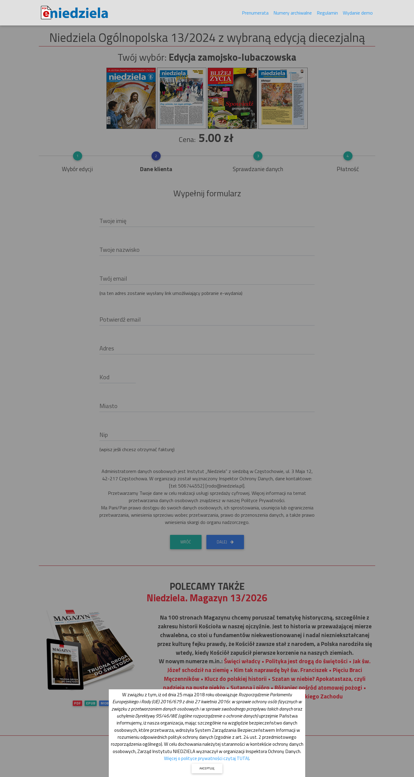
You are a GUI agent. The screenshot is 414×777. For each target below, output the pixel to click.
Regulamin (327, 12)
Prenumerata (255, 12)
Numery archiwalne (292, 12)
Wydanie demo (358, 12)
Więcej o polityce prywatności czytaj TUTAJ (206, 758)
